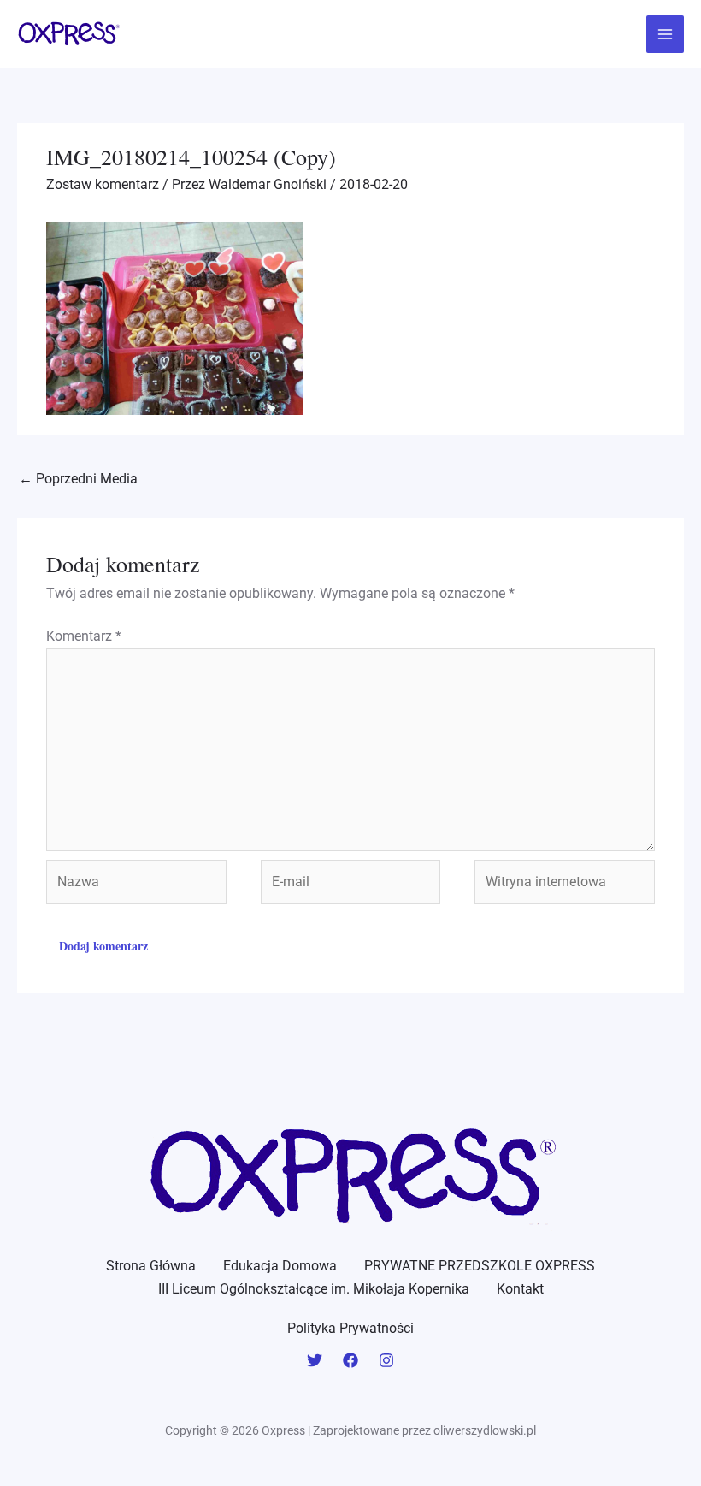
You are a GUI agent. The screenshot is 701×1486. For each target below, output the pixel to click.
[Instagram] (386, 1360)
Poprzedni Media (78, 479)
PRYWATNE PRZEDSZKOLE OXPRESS (479, 1266)
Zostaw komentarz (102, 184)
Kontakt (520, 1289)
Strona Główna (151, 1266)
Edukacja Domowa (280, 1266)
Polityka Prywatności (350, 1328)
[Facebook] (350, 1360)
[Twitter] (314, 1360)
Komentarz (83, 636)
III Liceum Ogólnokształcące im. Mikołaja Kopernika (313, 1289)
